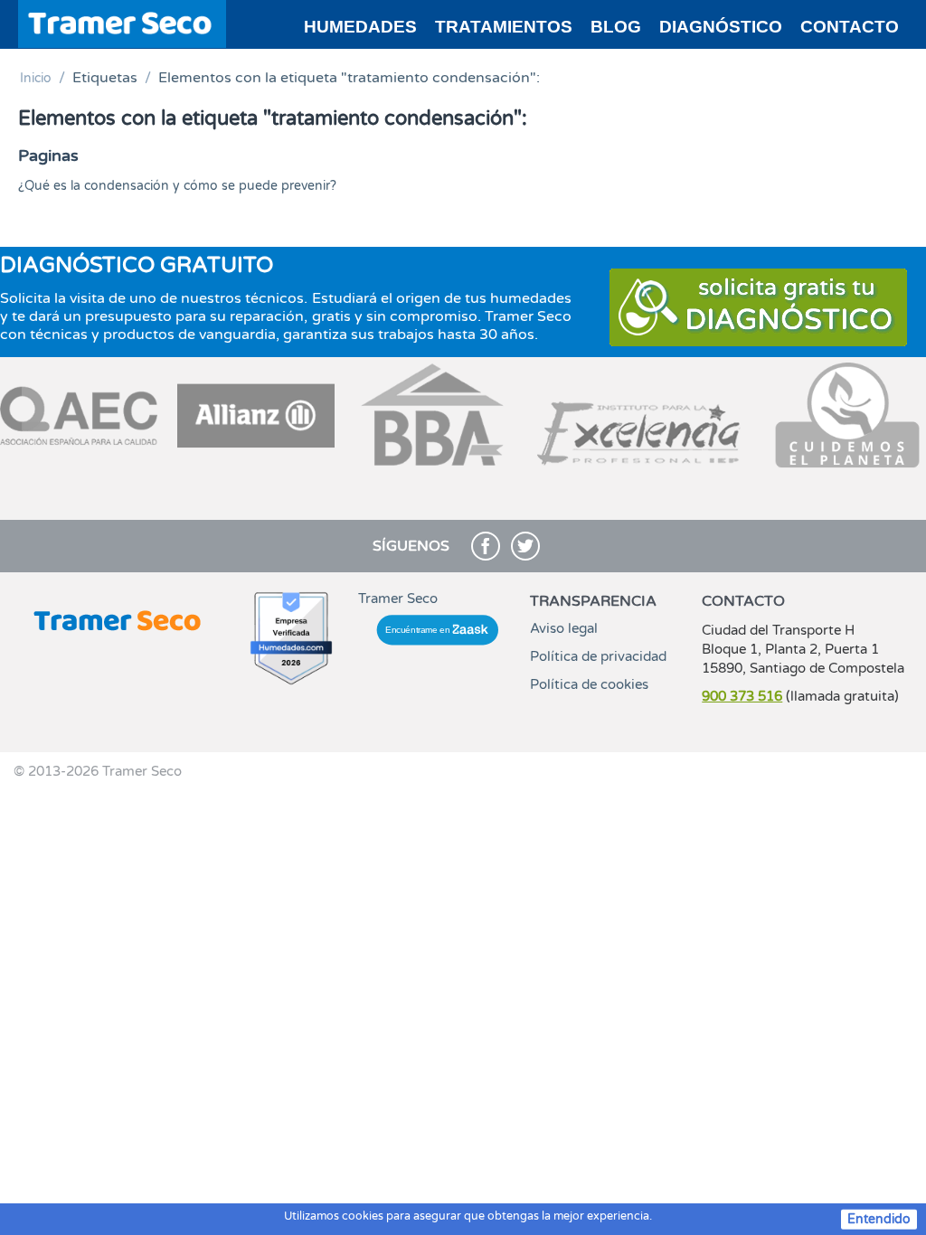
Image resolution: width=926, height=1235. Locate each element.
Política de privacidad (598, 656)
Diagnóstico (720, 26)
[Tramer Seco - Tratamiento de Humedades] (122, 22)
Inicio (36, 78)
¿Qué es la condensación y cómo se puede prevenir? (177, 185)
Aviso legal (564, 628)
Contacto (849, 26)
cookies (362, 1216)
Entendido (879, 1219)
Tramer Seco (398, 598)
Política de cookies (589, 684)
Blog (616, 26)
